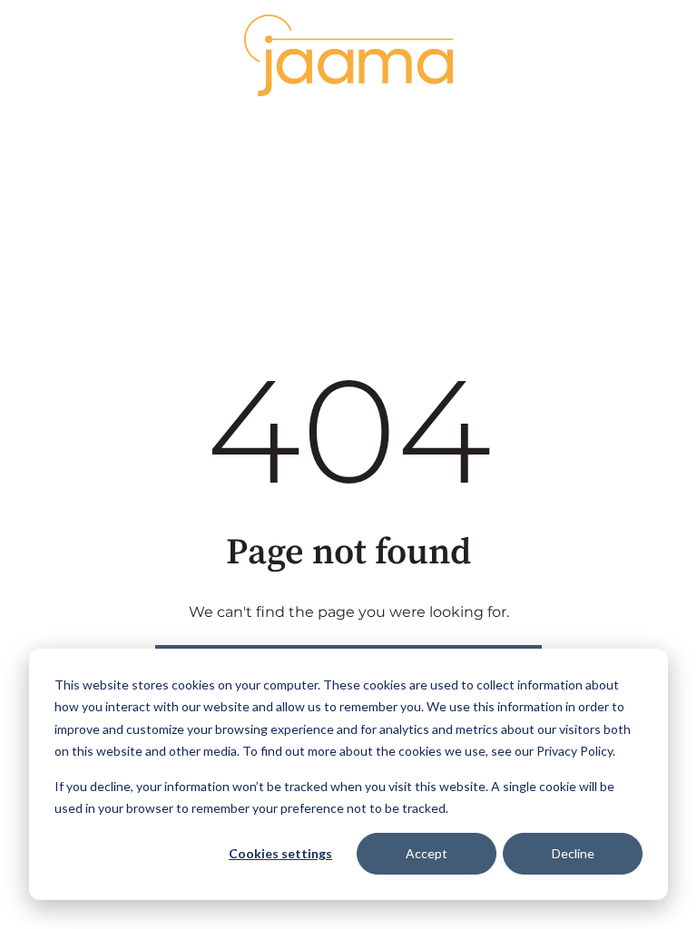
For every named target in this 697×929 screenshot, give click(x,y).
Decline (573, 853)
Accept (426, 853)
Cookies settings (280, 853)
